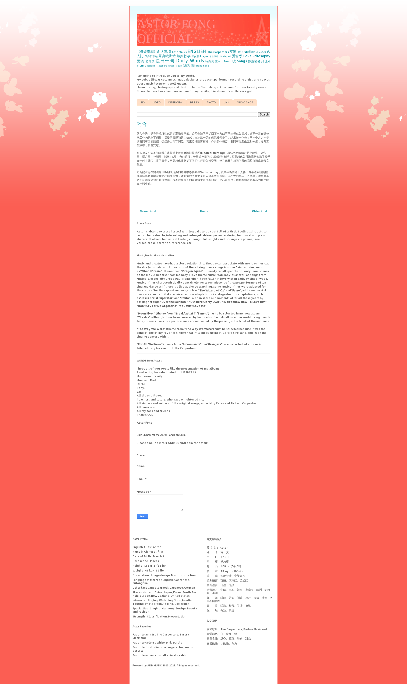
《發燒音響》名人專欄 (154, 52)
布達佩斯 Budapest (220, 56)
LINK (226, 102)
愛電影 (150, 61)
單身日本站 (151, 56)
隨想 (186, 65)
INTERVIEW (175, 102)
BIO (143, 102)
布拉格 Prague (200, 56)
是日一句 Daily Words (180, 60)
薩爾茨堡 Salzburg (157, 65)
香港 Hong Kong (200, 65)
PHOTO (211, 102)
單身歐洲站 (167, 56)
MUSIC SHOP (245, 102)
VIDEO (156, 102)
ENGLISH (196, 51)
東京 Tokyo (223, 61)
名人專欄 (261, 52)
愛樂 (140, 61)
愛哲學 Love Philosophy (251, 56)
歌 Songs (239, 61)
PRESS (194, 102)
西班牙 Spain (175, 65)
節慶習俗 (254, 61)
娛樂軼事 (184, 56)
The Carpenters (218, 52)
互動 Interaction (242, 52)
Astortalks (179, 52)
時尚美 (209, 61)
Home (204, 211)
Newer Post (148, 211)
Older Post (259, 211)
